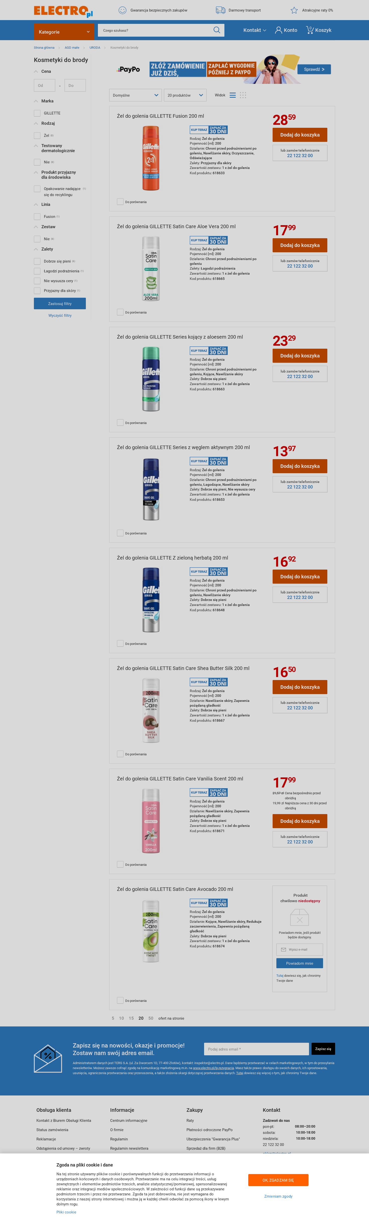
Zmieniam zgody (278, 1196)
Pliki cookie (66, 1211)
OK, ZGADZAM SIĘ (278, 1180)
